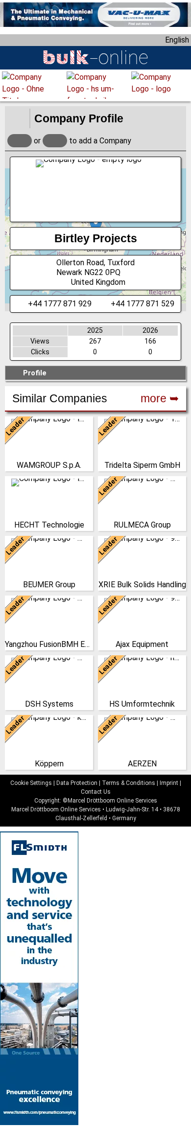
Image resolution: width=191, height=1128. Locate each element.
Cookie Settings (31, 783)
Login (19, 140)
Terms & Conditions (128, 783)
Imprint (169, 783)
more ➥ (160, 398)
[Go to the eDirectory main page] (17, 118)
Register (55, 140)
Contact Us (96, 791)
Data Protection (76, 783)
